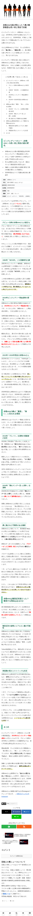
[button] (28, 468)
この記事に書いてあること (14, 77)
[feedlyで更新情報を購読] (8, 826)
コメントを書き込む (16, 856)
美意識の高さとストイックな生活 (18, 130)
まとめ (8, 133)
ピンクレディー (13, 803)
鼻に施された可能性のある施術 (18, 118)
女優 (4, 803)
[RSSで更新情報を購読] (24, 826)
